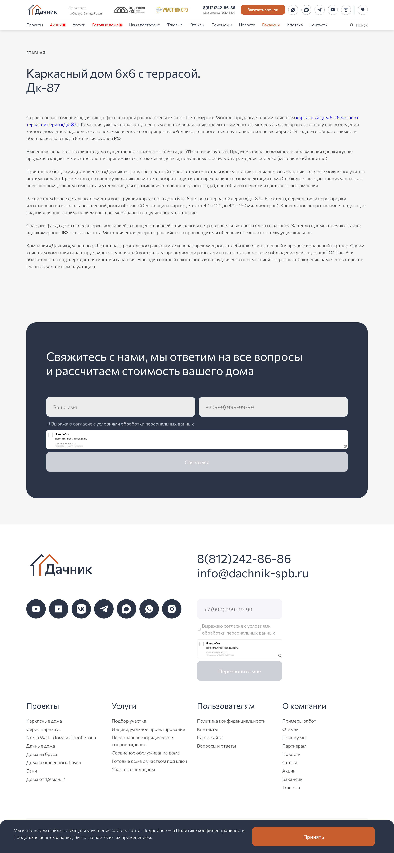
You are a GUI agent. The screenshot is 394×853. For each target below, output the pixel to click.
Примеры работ (299, 720)
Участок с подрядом (133, 769)
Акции (56, 24)
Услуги (79, 24)
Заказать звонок (263, 9)
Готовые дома (105, 24)
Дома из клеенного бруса (53, 762)
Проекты (34, 24)
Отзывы (197, 24)
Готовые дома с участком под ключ (149, 760)
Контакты (319, 24)
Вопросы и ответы (216, 745)
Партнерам (294, 745)
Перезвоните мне (239, 671)
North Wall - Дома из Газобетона (61, 737)
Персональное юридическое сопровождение (142, 741)
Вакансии (271, 24)
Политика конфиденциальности (231, 720)
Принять (313, 836)
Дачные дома (40, 745)
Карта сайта (210, 737)
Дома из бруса (41, 753)
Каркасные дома (44, 720)
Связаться (197, 462)
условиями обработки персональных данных (145, 423)
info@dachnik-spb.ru (253, 572)
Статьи (289, 762)
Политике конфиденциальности (210, 830)
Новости (247, 24)
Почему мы (221, 24)
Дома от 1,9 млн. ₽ (45, 778)
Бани (31, 770)
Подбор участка (129, 720)
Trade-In (175, 24)
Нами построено (144, 24)
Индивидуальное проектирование (148, 729)
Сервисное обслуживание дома (146, 752)
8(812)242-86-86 (219, 7)
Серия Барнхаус (43, 729)
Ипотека (295, 24)
